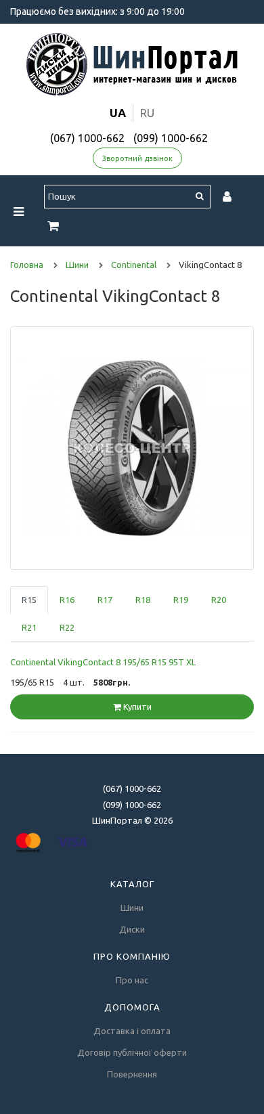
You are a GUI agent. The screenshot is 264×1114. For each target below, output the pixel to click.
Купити (136, 706)
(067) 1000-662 (87, 138)
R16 (67, 599)
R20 (218, 599)
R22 (67, 627)
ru (147, 112)
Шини (132, 907)
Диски (132, 929)
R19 (180, 599)
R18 (142, 599)
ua (118, 112)
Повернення (132, 1074)
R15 (29, 599)
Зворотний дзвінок (137, 158)
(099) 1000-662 (170, 138)
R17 (104, 599)
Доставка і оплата (132, 1030)
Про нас (132, 980)
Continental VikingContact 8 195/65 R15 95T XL (103, 662)
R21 (29, 627)
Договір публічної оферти (132, 1052)
